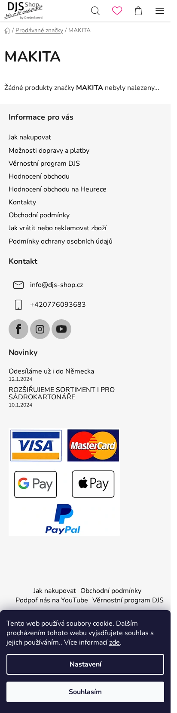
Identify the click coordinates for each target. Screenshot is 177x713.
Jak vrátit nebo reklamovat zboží (58, 228)
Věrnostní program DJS (44, 163)
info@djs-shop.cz (56, 284)
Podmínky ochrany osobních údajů (61, 241)
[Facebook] (18, 329)
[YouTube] (61, 329)
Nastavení (85, 664)
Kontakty (22, 202)
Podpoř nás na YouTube (51, 600)
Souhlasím (85, 692)
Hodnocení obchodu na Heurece (58, 189)
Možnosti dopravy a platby (49, 150)
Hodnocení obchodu (39, 176)
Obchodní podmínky (39, 215)
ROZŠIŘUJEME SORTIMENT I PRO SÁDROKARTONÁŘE (62, 393)
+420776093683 (58, 304)
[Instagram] (40, 329)
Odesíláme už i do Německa (51, 372)
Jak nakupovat (30, 137)
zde (114, 642)
